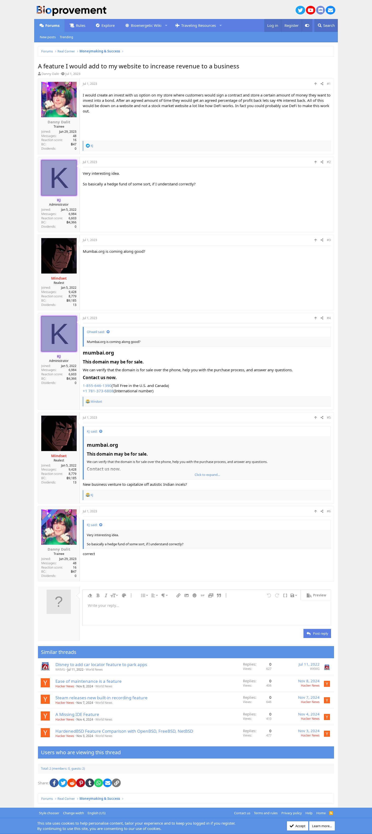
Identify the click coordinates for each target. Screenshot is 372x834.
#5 (329, 417)
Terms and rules (266, 813)
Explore (108, 25)
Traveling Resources (198, 25)
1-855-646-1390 (97, 385)
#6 (329, 511)
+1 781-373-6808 (98, 390)
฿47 (73, 144)
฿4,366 (71, 222)
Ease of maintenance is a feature (88, 681)
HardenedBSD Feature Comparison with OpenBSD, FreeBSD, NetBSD (124, 731)
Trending (66, 37)
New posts (48, 37)
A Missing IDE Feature (77, 714)
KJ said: (92, 431)
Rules (80, 25)
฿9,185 (71, 300)
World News (94, 669)
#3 (329, 240)
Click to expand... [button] (207, 474)
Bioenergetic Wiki (146, 25)
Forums (52, 25)
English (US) (97, 813)
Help (309, 813)
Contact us (242, 813)
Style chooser (49, 813)
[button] (166, 25)
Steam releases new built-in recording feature (101, 698)
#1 (329, 84)
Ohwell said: (96, 331)
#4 (329, 318)
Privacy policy (291, 813)
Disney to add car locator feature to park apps (101, 664)
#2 (329, 162)
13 (74, 305)
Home (321, 813)
